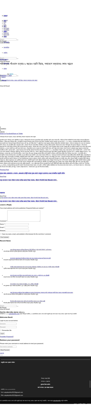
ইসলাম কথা (6, 33)
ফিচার (5, 22)
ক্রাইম (5, 27)
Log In (2, 353)
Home (2, 59)
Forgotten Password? (7, 336)
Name (2, 224)
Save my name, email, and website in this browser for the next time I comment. (26, 234)
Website (2, 230)
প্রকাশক (11, 74)
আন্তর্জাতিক (6, 30)
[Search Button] (17, 58)
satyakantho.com (14, 314)
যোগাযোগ (89, 404)
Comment (3, 221)
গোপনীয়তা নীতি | (82, 404)
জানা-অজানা (6, 28)
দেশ (4, 23)
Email (2, 227)
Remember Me (6, 330)
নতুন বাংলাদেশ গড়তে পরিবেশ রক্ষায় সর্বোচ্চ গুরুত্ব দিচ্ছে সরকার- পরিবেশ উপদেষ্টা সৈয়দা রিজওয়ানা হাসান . (28, 201)
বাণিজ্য (5, 36)
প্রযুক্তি (5, 31)
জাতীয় (5, 25)
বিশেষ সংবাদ (6, 34)
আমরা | (75, 404)
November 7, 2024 (6, 75)
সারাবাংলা (6, 15)
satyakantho (57, 400)
